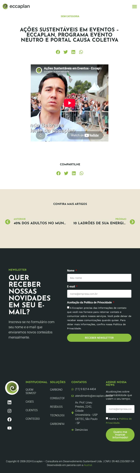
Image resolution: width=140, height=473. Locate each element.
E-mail (71, 286)
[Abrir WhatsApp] (131, 464)
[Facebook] (9, 419)
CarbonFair (57, 424)
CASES (30, 401)
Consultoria (57, 398)
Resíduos (56, 406)
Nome (71, 270)
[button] (134, 6)
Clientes (32, 410)
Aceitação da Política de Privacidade (90, 302)
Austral (88, 465)
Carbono (56, 389)
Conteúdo (33, 418)
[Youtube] (9, 428)
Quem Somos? (31, 391)
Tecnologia (57, 415)
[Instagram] (9, 411)
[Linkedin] (9, 402)
